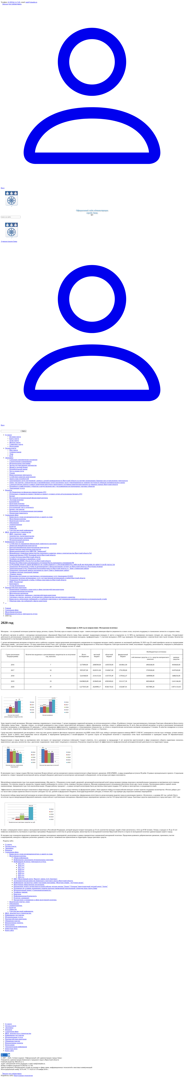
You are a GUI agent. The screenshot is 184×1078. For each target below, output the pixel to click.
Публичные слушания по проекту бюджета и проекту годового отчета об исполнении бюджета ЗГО (45, 494)
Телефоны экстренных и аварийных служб (25, 559)
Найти (24, 431)
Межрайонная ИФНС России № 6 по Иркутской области (30, 561)
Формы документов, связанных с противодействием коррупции (32, 595)
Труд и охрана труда (16, 471)
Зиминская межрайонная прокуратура (23, 545)
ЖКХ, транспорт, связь (17, 534)
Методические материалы (18, 593)
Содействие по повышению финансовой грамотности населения (33, 544)
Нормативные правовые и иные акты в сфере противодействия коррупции (36, 589)
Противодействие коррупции (16, 587)
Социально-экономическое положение (23, 460)
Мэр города (13, 450)
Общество (13, 528)
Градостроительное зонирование (21, 538)
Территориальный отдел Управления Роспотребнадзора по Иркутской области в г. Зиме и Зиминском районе (49, 568)
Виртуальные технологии (23, 1075)
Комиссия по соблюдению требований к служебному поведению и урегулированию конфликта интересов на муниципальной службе (58, 599)
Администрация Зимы (9, 241)
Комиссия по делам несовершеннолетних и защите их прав (30, 517)
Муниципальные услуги (14, 1037)
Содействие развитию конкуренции (22, 477)
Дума (11, 454)
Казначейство (14, 502)
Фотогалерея (14, 446)
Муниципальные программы (19, 463)
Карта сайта (9, 1050)
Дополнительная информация (16, 1047)
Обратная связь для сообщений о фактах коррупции (28, 601)
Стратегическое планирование (20, 461)
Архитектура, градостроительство (21, 536)
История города (15, 437)
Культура (12, 526)
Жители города (14, 442)
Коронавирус (14, 584)
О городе (8, 435)
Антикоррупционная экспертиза (21, 591)
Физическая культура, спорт (19, 521)
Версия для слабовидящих (12, 4)
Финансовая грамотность (18, 513)
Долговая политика (16, 500)
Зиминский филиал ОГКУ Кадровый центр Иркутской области (32, 555)
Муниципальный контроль (19, 540)
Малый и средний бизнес (18, 467)
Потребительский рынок (18, 469)
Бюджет (12, 496)
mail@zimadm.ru (31, 2)
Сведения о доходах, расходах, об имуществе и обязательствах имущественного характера (42, 597)
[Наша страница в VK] (3, 1072)
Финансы (8, 490)
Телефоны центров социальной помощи (24, 572)
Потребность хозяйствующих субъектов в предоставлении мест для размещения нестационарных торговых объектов (52, 486)
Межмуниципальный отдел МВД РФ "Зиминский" (28, 551)
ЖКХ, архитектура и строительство (18, 532)
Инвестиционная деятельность (20, 475)
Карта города (14, 439)
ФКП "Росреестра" (16, 582)
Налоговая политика (16, 503)
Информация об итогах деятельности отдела (21, 614)
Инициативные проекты (14, 1043)
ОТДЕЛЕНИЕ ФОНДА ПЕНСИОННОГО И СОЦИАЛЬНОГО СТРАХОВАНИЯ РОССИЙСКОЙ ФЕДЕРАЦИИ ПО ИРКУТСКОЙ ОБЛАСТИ (62, 565)
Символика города (16, 444)
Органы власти (10, 448)
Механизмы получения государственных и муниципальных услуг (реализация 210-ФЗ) (41, 576)
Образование (14, 523)
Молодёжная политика (17, 519)
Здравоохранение (15, 524)
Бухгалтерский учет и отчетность (21, 507)
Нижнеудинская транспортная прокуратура (25, 549)
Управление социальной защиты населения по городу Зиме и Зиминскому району (39, 570)
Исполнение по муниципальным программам (26, 511)
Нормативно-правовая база (19, 505)
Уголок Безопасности (17, 586)
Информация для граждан (14, 542)
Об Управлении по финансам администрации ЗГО (27, 492)
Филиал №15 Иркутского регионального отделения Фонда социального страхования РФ (41, 563)
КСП (11, 456)
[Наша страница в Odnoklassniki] (2, 1072)
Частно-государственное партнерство (23, 465)
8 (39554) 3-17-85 (14, 2)
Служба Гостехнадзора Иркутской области (24, 557)
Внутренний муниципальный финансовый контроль (28, 498)
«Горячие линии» (15, 574)
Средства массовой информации (21, 530)
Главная (8, 608)
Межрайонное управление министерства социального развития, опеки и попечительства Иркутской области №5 (50, 553)
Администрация (15, 452)
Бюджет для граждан (16, 509)
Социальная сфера (11, 515)
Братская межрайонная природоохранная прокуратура (29, 547)
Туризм (12, 473)
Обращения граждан (12, 1041)
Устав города (14, 440)
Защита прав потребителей (19, 479)
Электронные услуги (17, 488)
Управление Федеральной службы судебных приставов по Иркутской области (37, 580)
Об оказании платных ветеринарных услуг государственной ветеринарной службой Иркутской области (47, 578)
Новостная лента (11, 1049)
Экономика (9, 458)
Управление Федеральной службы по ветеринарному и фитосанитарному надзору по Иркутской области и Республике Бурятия (56, 566)
